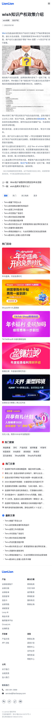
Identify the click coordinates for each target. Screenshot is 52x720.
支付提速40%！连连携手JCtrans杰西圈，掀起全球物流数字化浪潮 (23, 494)
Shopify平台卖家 (34, 455)
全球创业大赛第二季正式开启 (13, 402)
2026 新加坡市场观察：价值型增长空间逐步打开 (23, 481)
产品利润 (23, 447)
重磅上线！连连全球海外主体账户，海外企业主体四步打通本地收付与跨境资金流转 (23, 473)
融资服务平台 (7, 620)
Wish (4, 33)
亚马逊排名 (7, 455)
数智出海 (30, 638)
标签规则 (6, 451)
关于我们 (5, 669)
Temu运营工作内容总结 (13, 209)
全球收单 (5, 592)
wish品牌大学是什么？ (20, 186)
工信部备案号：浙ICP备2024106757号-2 (16, 714)
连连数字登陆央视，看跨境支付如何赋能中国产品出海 (23, 503)
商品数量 (6, 447)
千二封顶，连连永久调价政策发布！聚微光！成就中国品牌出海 (23, 499)
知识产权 (15, 20)
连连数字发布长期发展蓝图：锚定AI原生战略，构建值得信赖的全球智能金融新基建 (23, 469)
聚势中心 (30, 646)
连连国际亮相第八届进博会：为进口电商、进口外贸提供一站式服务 (23, 486)
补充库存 (16, 451)
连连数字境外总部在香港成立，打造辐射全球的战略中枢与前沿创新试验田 (23, 490)
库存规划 (27, 451)
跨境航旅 (30, 596)
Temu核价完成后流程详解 (14, 216)
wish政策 (6, 20)
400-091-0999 (11, 689)
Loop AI (5, 612)
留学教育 (30, 592)
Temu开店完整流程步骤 (13, 220)
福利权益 (30, 655)
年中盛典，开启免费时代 (12, 276)
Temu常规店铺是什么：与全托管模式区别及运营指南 (25, 231)
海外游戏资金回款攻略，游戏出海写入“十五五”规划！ (23, 507)
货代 (15, 447)
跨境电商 (30, 584)
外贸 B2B (31, 588)
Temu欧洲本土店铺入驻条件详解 (17, 235)
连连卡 (4, 600)
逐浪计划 (30, 642)
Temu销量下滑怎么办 (12, 202)
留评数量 (33, 447)
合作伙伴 (30, 651)
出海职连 (5, 628)
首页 (8, 3)
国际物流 (30, 600)
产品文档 (5, 638)
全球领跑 (5, 604)
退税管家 (5, 608)
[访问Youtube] (20, 701)
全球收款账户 (7, 584)
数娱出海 (30, 604)
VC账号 (43, 447)
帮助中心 (30, 659)
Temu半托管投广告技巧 (13, 213)
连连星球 (5, 596)
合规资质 (5, 673)
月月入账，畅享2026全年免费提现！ (16, 434)
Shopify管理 (20, 455)
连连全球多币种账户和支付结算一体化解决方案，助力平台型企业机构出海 (23, 477)
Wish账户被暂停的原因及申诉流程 (25, 182)
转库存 (36, 451)
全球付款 (5, 588)
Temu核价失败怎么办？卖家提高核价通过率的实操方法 (26, 224)
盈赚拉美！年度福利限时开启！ (14, 371)
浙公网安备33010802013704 (12, 717)
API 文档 (5, 642)
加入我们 (5, 677)
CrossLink (6, 624)
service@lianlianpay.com (16, 693)
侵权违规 (41, 118)
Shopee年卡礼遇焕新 (10, 307)
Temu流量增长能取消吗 (13, 227)
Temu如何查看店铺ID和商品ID (16, 206)
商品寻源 (5, 616)
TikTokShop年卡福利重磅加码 (14, 339)
